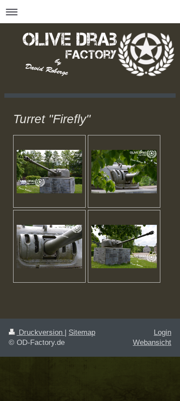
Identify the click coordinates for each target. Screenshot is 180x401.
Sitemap (82, 332)
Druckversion (41, 332)
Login (162, 332)
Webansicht (152, 342)
